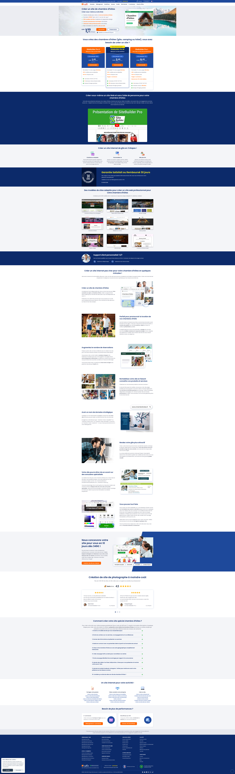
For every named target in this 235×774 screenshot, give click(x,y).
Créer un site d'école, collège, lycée (92, 700)
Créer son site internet (142, 697)
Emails (118, 4)
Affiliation (141, 747)
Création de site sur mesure (91, 563)
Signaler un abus (143, 742)
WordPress (107, 4)
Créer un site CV (117, 699)
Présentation (113, 29)
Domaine (92, 4)
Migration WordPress (106, 753)
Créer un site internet (106, 747)
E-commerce (132, 4)
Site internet (124, 4)
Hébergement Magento (86, 760)
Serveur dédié (125, 741)
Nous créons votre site (106, 751)
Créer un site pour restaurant (117, 702)
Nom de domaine (105, 739)
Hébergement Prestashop (87, 754)
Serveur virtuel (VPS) (126, 739)
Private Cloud (125, 744)
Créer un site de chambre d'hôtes (117, 700)
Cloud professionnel (126, 758)
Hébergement (99, 4)
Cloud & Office (140, 4)
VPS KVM (124, 749)
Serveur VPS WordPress (128, 723)
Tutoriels (141, 761)
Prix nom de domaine (106, 741)
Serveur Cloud (125, 742)
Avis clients (119, 1)
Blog (140, 760)
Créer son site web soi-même (142, 702)
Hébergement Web (85, 739)
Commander (93, 65)
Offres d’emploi (143, 746)
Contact (140, 1)
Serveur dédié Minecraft (127, 747)
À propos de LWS (143, 739)
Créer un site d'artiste (92, 694)
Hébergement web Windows (87, 742)
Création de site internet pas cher (142, 696)
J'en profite (101, 29)
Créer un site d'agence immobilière (117, 694)
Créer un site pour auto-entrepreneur (117, 697)
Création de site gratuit (142, 699)
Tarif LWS (141, 751)
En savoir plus (105, 182)
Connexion (146, 1)
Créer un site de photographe (92, 696)
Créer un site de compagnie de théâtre (92, 699)
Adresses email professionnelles (108, 760)
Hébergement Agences (86, 747)
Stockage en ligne (126, 756)
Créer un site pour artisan (92, 702)
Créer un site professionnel (142, 694)
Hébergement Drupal (86, 746)
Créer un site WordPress (106, 749)
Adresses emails (105, 758)
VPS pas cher (125, 746)
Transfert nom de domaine (107, 742)
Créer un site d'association (92, 697)
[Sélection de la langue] (152, 1)
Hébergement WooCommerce (88, 758)
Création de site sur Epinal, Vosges (142, 700)
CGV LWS (141, 741)
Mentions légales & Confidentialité (146, 744)
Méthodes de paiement (144, 749)
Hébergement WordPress (87, 741)
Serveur (113, 4)
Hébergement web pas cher (87, 744)
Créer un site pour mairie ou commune (117, 696)
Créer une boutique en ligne (87, 753)
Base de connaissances (144, 758)
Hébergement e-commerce (93, 723)
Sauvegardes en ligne (126, 754)
